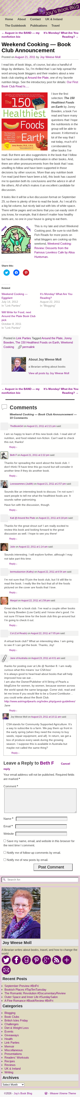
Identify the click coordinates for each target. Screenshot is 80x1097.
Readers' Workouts (16, 1057)
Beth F (13, 455)
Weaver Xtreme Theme (63, 1093)
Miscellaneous (13, 1050)
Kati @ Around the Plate (22, 518)
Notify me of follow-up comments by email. (34, 852)
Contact (35, 19)
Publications (38, 25)
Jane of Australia (19, 658)
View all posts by (49, 373)
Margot (13, 600)
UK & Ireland (54, 19)
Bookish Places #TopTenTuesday (25, 989)
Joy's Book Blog (23, 1093)
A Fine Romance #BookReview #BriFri (28, 1000)
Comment (10, 786)
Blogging (9, 1012)
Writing (8, 1072)
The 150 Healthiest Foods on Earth (37, 342)
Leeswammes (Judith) (21, 483)
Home (9, 19)
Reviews (10, 1065)
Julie (12, 546)
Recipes (9, 1061)
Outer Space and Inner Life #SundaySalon (31, 997)
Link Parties (23, 338)
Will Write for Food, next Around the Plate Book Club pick (19, 316)
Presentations (13, 1053)
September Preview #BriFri (21, 985)
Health (8, 1038)
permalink (28, 347)
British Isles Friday (16, 1020)
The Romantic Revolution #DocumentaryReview (35, 993)
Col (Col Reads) (18, 633)
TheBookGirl (16, 426)
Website (8, 833)
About (21, 19)
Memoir (9, 1046)
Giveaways (11, 1035)
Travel (55, 25)
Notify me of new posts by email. (27, 859)
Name (8, 818)
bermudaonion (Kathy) (22, 571)
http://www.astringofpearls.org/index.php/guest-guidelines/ (39, 701)
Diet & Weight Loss (16, 1027)
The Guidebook (15, 25)
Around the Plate (38, 77)
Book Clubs (11, 1016)
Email (8, 826)
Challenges (11, 1024)
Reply (13, 447)
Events (8, 1031)
